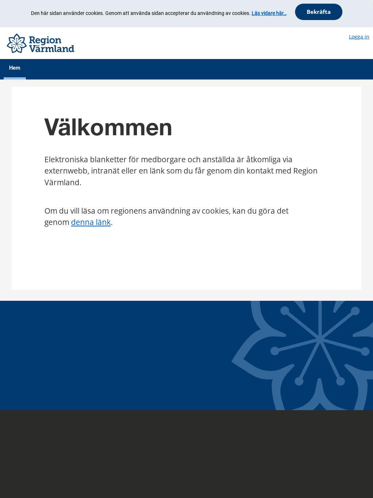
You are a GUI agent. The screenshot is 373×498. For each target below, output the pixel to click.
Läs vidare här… (269, 13)
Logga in (359, 36)
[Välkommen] (40, 42)
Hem (14, 68)
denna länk (91, 222)
